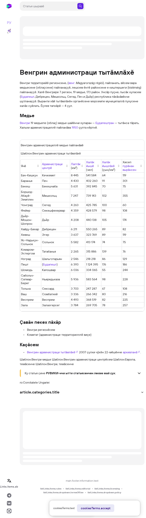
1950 (75, 127)
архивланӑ (130, 352)
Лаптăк (76, 164)
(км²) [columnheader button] (76, 166)
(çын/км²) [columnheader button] (108, 166)
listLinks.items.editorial (78, 488)
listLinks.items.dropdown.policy (104, 492)
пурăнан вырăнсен (129, 168)
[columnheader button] (55, 166)
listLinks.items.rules (50, 488)
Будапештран (104, 123)
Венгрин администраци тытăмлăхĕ (51, 352)
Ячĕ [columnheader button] (23, 166)
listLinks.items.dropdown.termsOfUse (63, 492)
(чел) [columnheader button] (90, 166)
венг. (71, 83)
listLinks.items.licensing (107, 488)
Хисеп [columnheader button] (129, 166)
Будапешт (27, 96)
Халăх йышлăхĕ (108, 164)
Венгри (25, 123)
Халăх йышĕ (90, 164)
